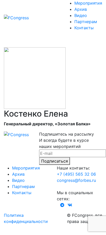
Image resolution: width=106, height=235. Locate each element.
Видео (80, 15)
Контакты (84, 27)
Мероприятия (88, 3)
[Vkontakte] (70, 205)
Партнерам (85, 21)
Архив (80, 9)
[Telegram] (62, 205)
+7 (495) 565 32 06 (76, 174)
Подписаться (54, 161)
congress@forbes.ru (76, 180)
